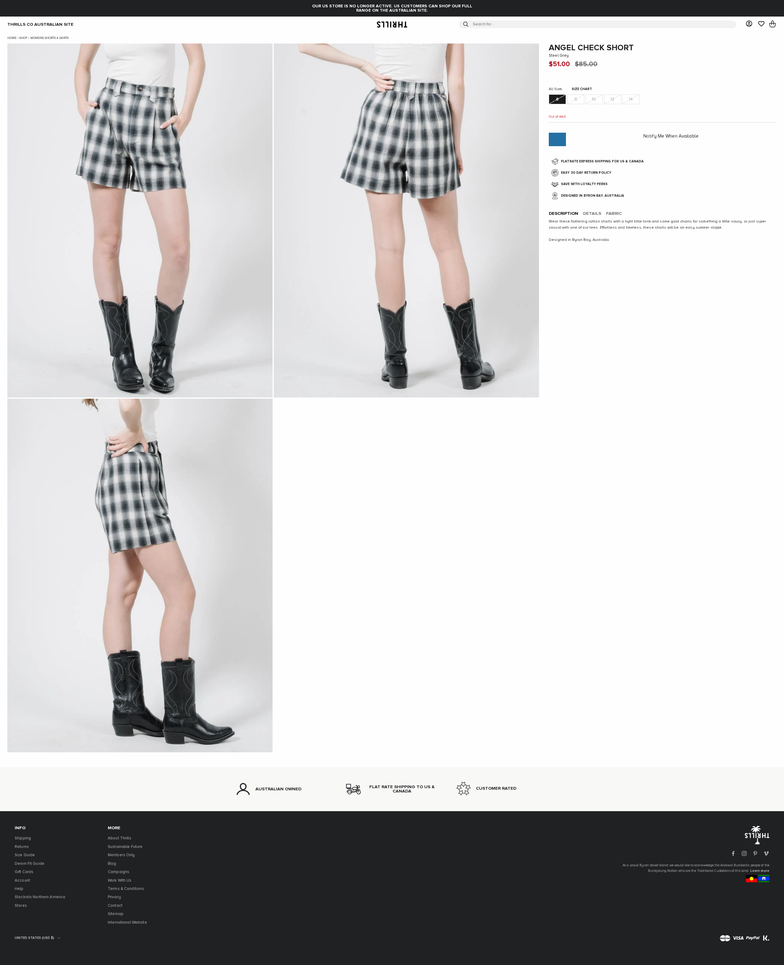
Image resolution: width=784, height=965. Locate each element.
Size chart (582, 89)
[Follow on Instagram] (744, 853)
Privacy (114, 897)
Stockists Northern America (40, 897)
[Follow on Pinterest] (755, 853)
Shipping (23, 838)
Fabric (614, 214)
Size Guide (25, 855)
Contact (115, 906)
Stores (21, 906)
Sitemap (115, 914)
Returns (22, 847)
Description (563, 214)
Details (592, 214)
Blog (112, 864)
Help (19, 889)
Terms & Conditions (126, 889)
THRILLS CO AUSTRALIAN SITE (40, 24)
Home (12, 38)
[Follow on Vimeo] (766, 853)
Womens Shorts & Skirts (49, 38)
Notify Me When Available (671, 136)
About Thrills (119, 838)
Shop (23, 38)
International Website (127, 923)
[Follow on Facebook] (733, 853)
